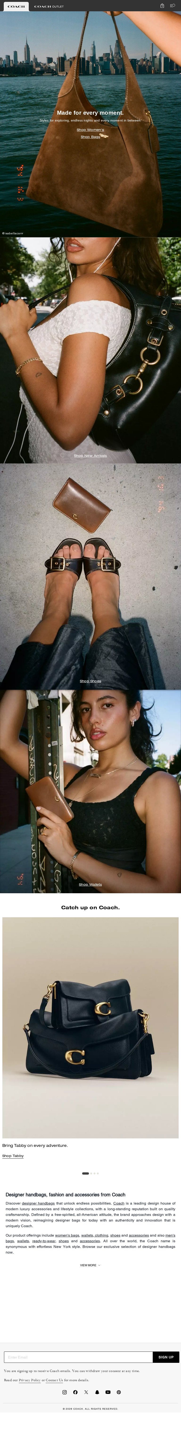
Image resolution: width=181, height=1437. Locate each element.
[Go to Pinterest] (119, 1393)
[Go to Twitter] (86, 1393)
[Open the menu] (171, 5)
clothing (101, 1235)
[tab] (16, 6)
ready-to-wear (43, 1241)
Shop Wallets (90, 885)
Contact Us (54, 1380)
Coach (118, 1203)
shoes (115, 1235)
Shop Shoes (90, 681)
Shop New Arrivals (90, 456)
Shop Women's (90, 130)
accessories (139, 1235)
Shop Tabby (13, 1156)
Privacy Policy (30, 1380)
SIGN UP (166, 1357)
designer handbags (38, 1203)
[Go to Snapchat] (97, 1393)
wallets (87, 1235)
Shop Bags (90, 137)
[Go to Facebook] (75, 1393)
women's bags (67, 1235)
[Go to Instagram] (64, 1393)
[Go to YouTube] (108, 1393)
